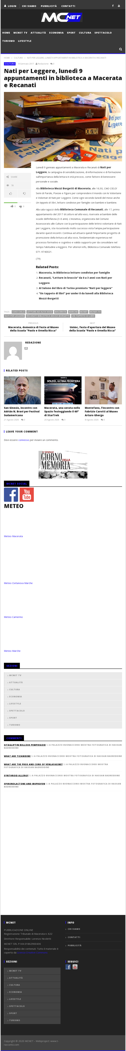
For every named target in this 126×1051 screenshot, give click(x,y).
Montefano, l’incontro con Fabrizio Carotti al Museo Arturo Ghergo (102, 411)
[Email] (26, 348)
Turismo (8, 40)
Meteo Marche (12, 650)
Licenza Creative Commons (32, 952)
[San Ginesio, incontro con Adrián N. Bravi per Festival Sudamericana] (22, 390)
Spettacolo (103, 32)
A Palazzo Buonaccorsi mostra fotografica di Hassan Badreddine (78, 756)
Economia (56, 32)
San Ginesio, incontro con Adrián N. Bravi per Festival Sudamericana (22, 411)
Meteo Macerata (13, 536)
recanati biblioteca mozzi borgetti (48, 316)
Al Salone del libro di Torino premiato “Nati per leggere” (75, 288)
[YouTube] (119, 6)
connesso (23, 440)
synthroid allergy (16, 775)
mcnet (84, 311)
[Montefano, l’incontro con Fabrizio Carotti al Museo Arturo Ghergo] (103, 390)
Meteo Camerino (13, 617)
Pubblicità (49, 6)
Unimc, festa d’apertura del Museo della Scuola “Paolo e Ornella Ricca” (92, 327)
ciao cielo (18, 311)
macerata (60, 311)
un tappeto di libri (83, 316)
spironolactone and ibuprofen (24, 783)
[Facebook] (113, 6)
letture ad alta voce (39, 311)
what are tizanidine (17, 756)
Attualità (38, 32)
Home (6, 32)
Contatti (68, 6)
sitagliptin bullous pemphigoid (25, 745)
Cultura (85, 32)
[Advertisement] (28, 858)
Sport (71, 32)
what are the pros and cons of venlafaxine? (33, 764)
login (12, 6)
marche (73, 311)
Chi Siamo (29, 6)
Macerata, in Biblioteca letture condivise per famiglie (74, 272)
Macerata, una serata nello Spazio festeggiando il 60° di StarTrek (62, 411)
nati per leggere (14, 316)
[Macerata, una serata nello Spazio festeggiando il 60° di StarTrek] (63, 390)
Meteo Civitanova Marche (18, 583)
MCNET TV (20, 32)
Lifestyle (25, 40)
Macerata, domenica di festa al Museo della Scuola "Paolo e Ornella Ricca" (33, 327)
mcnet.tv (95, 311)
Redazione (43, 63)
